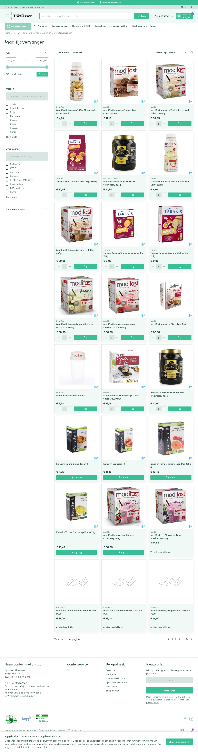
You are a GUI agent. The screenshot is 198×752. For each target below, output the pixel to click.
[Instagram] (191, 719)
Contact (8, 7)
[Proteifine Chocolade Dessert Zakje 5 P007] (124, 581)
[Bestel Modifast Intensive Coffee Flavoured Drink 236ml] (85, 123)
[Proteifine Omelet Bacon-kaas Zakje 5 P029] (77, 581)
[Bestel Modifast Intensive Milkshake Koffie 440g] (85, 266)
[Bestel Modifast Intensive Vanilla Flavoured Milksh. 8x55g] (179, 123)
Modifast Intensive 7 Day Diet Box (168, 324)
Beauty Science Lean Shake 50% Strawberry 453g (167, 394)
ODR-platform (74, 730)
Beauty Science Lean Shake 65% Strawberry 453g (120, 183)
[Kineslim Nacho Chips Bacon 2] (77, 438)
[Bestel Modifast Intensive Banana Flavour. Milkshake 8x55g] (85, 337)
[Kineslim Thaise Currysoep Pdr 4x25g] (77, 506)
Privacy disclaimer (47, 730)
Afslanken (46, 32)
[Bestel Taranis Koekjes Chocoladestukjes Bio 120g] (132, 266)
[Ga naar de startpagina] (19, 16)
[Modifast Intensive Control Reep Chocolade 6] (124, 81)
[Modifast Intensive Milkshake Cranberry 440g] (124, 506)
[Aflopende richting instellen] (191, 52)
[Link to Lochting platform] (192, 730)
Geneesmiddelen (59, 25)
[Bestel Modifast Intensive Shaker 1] (85, 408)
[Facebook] (185, 719)
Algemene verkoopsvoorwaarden (21, 730)
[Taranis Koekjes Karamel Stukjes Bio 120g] (171, 224)
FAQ (69, 670)
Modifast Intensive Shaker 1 (70, 395)
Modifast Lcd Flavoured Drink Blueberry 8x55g (166, 536)
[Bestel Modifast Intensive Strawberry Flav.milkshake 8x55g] (132, 337)
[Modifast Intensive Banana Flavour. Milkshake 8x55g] (77, 295)
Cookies (61, 730)
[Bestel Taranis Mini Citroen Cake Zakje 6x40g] (85, 195)
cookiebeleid (41, 747)
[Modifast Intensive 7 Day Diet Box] (171, 295)
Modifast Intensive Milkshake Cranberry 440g (118, 536)
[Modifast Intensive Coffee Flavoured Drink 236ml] (77, 81)
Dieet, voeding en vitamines (144, 25)
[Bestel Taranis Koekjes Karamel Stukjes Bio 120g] (179, 266)
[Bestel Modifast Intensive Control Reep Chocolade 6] (132, 123)
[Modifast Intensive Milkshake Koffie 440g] (77, 224)
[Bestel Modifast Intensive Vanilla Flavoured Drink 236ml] (179, 195)
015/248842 (21, 682)
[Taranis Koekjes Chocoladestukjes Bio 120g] (124, 224)
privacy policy (152, 702)
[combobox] (87, 16)
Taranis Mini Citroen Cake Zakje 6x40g (76, 181)
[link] (169, 639)
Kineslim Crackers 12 (114, 463)
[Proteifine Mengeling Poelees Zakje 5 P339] (171, 581)
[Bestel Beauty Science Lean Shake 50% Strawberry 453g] (179, 408)
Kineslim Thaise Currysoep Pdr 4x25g (75, 532)
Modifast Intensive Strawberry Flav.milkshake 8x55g (119, 325)
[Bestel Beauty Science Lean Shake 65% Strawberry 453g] (132, 195)
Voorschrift (39, 7)
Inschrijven (169, 690)
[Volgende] (191, 639)
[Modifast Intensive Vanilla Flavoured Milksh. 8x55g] (171, 81)
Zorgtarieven (112, 690)
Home (7, 32)
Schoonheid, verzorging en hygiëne (111, 25)
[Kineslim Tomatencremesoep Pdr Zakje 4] (171, 438)
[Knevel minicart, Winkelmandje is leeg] (178, 16)
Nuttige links (112, 674)
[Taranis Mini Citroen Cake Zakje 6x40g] (77, 153)
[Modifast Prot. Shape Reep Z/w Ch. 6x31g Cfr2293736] (124, 366)
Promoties (42, 25)
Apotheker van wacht (117, 682)
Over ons (110, 670)
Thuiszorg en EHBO (81, 25)
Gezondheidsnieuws (23, 7)
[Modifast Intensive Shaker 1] (77, 366)
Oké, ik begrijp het (179, 742)
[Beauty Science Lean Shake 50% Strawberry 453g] (171, 366)
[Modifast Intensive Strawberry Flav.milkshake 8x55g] (124, 295)
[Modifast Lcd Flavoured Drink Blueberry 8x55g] (171, 506)
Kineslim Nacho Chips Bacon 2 (72, 463)
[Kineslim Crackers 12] (124, 438)
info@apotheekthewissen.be (34, 686)
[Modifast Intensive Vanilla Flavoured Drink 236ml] (171, 153)
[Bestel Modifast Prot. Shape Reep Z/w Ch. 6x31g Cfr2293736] (132, 408)
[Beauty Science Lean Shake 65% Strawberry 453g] (124, 153)
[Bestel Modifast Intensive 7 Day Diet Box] (179, 337)
